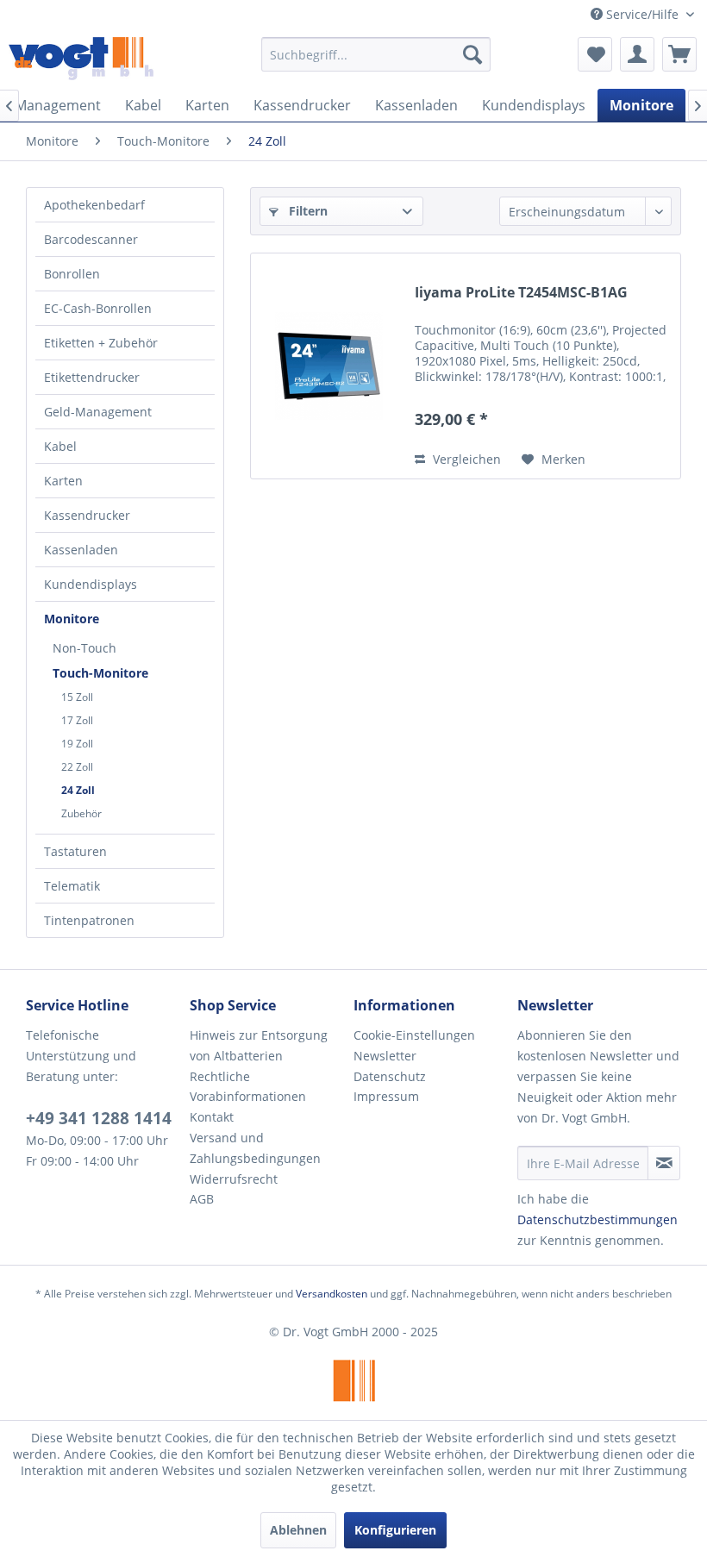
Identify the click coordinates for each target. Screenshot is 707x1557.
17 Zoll (77, 720)
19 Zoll (77, 743)
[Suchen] (472, 54)
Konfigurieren (395, 1530)
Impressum (386, 1096)
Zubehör (81, 813)
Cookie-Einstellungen (414, 1035)
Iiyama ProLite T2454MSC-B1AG (521, 293)
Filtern (306, 211)
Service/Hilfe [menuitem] (642, 14)
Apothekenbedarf (94, 205)
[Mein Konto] (637, 54)
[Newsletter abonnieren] (664, 1163)
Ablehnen (298, 1530)
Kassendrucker (87, 515)
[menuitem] (376, 54)
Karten (63, 480)
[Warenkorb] (679, 54)
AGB (202, 1199)
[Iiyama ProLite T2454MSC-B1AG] (328, 366)
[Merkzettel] (595, 54)
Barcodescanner (91, 239)
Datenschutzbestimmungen (597, 1219)
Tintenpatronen (89, 920)
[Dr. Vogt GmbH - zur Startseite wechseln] (81, 58)
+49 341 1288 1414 (99, 1118)
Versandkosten (331, 1293)
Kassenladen (81, 549)
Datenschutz (390, 1076)
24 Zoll (78, 790)
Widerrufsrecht (234, 1179)
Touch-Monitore (100, 673)
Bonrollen (72, 274)
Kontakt (212, 1117)
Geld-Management (98, 411)
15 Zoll (77, 697)
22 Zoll (77, 767)
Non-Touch (84, 648)
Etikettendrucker (92, 377)
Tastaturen (75, 851)
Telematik (72, 886)
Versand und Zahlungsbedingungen (255, 1147)
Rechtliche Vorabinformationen (248, 1086)
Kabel (60, 446)
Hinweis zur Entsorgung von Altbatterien (259, 1045)
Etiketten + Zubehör (101, 343)
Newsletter (385, 1055)
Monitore (71, 618)
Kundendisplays (90, 584)
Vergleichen (465, 459)
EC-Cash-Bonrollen (98, 308)
